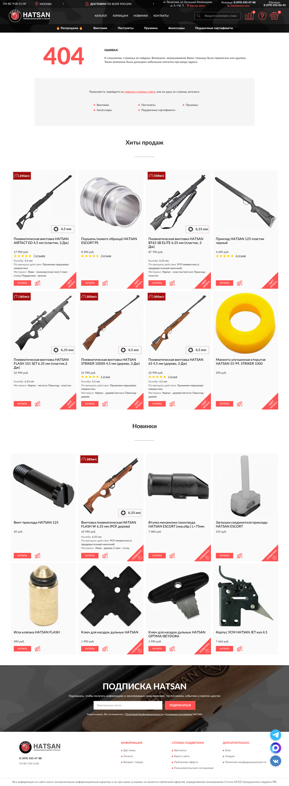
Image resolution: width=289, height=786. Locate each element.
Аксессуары (176, 28)
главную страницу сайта (139, 92)
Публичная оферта (186, 762)
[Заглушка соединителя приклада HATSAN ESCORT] (245, 486)
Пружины (151, 28)
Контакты (161, 16)
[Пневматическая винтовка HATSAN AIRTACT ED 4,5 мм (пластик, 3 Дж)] (43, 202)
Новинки (140, 16)
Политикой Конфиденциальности (144, 714)
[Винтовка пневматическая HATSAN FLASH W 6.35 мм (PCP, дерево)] (111, 486)
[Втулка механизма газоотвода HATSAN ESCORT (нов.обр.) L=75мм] (178, 486)
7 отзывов (39, 256)
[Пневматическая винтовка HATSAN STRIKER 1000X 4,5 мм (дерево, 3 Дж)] (111, 323)
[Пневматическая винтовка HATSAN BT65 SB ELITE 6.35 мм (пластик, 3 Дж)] (178, 202)
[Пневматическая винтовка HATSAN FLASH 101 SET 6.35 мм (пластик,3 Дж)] (43, 323)
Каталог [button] (101, 16)
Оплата (128, 756)
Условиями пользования (178, 714)
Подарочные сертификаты (214, 28)
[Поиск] (198, 16)
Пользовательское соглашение (194, 768)
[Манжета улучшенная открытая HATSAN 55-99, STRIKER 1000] (245, 323)
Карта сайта (182, 756)
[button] (238, 5)
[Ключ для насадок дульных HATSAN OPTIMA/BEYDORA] (178, 596)
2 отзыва (241, 256)
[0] (274, 16)
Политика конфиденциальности (245, 762)
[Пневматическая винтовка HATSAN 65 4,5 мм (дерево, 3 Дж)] (178, 323)
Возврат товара (133, 762)
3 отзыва (106, 256)
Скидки (230, 756)
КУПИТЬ (22, 283)
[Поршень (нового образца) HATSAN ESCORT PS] (111, 202)
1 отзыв (105, 377)
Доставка (129, 750)
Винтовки (100, 28)
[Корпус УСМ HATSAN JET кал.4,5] (245, 596)
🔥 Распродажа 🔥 (69, 28)
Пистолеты (125, 28)
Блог (228, 750)
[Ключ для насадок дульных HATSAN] (111, 596)
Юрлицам (120, 16)
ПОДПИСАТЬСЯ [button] (180, 705)
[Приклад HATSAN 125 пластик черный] (245, 202)
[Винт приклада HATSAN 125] (43, 486)
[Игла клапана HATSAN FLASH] (43, 596)
